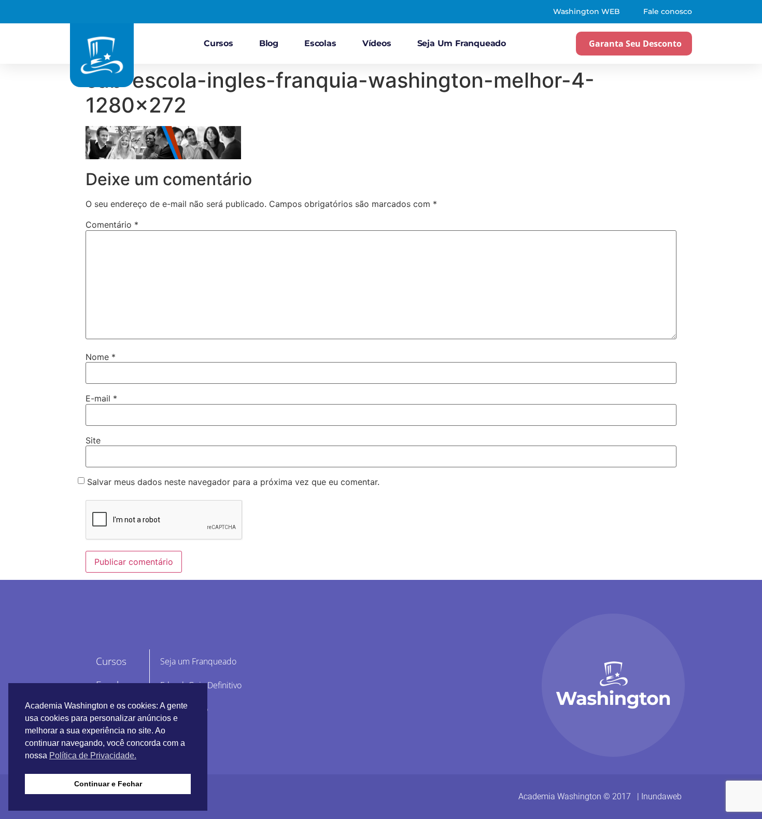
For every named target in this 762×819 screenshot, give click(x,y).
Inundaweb (661, 796)
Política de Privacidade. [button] (92, 755)
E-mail (101, 398)
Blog (268, 43)
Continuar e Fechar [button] (108, 784)
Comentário (112, 224)
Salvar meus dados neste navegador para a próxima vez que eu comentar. (233, 482)
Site (93, 440)
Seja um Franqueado (461, 43)
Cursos (218, 43)
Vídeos (376, 43)
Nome (101, 357)
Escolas (320, 43)
